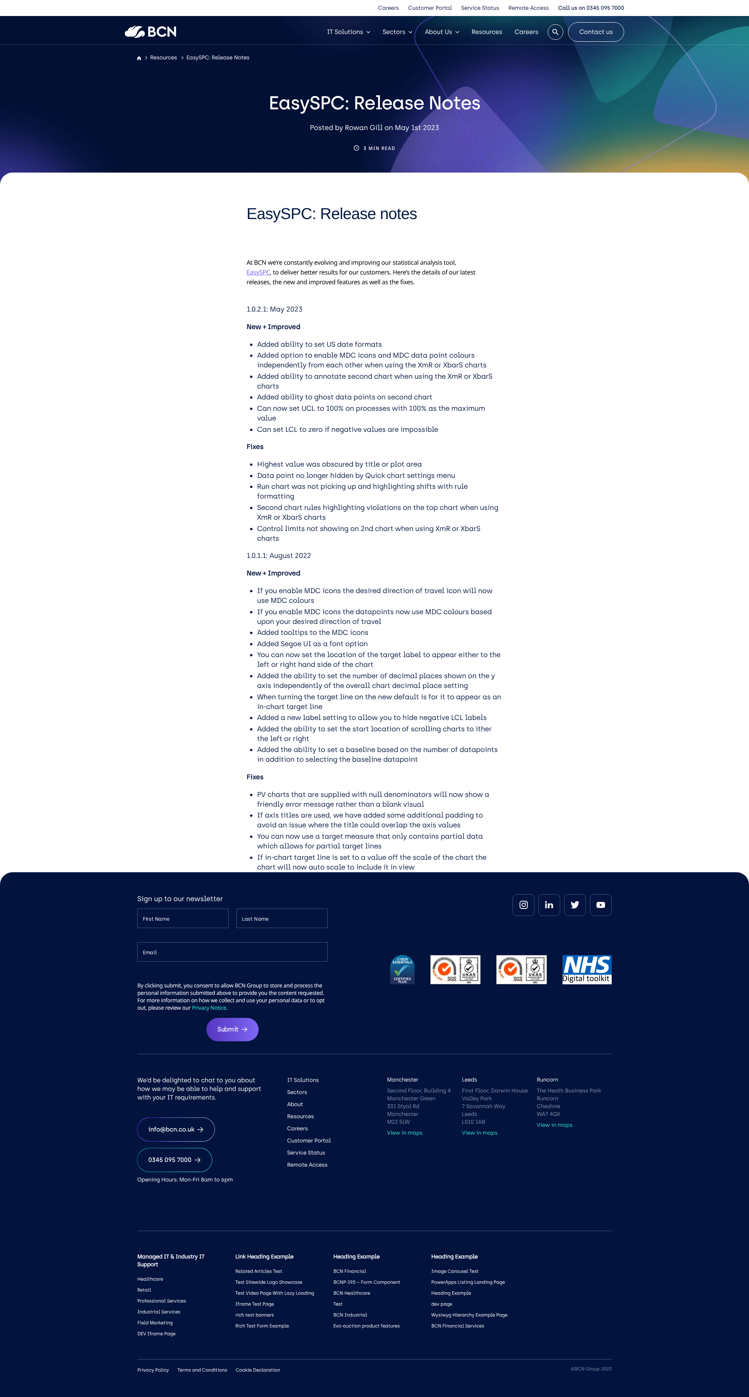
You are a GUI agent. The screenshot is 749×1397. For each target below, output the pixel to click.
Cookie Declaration (258, 1370)
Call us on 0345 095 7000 (591, 8)
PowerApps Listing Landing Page (468, 1282)
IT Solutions (345, 32)
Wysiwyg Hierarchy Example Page (469, 1315)
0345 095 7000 (170, 1160)
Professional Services (161, 1301)
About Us (438, 32)
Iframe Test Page (254, 1304)
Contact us (596, 32)
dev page (442, 1304)
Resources (487, 32)
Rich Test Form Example (262, 1326)
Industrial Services (158, 1312)
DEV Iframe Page (156, 1333)
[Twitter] (575, 905)
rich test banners (254, 1315)
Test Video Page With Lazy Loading (274, 1293)
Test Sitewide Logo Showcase (268, 1282)
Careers (388, 8)
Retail (144, 1290)
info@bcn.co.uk (171, 1129)
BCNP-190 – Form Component (366, 1282)
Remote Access (528, 8)
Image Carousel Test (455, 1271)
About (295, 1104)
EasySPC (258, 272)
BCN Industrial (350, 1315)
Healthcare (150, 1279)
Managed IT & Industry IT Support (170, 1260)
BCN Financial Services (458, 1326)
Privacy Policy (153, 1370)
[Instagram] (523, 905)
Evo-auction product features (366, 1326)
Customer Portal (430, 8)
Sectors (394, 32)
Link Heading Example (264, 1256)
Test (338, 1304)
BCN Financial (349, 1271)
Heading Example (451, 1293)
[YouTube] (601, 905)
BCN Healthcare (351, 1293)
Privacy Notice (209, 1008)
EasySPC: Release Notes (218, 57)
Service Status (480, 8)
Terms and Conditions (202, 1370)
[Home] (139, 58)
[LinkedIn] (549, 905)
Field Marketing (155, 1323)
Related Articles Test (258, 1271)
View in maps (404, 1133)
